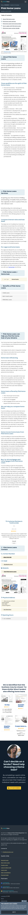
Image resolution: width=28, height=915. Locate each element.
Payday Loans (4, 865)
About (2, 898)
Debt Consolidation (6, 872)
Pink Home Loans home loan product (12, 23)
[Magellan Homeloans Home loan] (7, 719)
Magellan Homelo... (7, 726)
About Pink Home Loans (9, 19)
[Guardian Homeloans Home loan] (21, 698)
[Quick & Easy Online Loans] (5, 1)
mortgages (12, 399)
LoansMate (3, 896)
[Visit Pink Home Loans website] (14, 584)
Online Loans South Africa (8, 890)
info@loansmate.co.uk (8, 852)
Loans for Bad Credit (6, 867)
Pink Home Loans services (9, 21)
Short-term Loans (5, 862)
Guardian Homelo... (21, 705)
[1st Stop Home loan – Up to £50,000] (7, 698)
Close (24, 901)
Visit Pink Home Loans (10, 571)
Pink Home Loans (7, 51)
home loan (12, 267)
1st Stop (7, 705)
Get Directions (7, 609)
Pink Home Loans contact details (11, 28)
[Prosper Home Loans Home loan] (21, 719)
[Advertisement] (14, 172)
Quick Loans (4, 870)
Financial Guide (4, 875)
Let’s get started (15, 788)
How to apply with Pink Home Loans (12, 26)
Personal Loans (4, 860)
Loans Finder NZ (6, 886)
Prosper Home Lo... (21, 726)
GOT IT (14, 912)
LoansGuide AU (6, 882)
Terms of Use (4, 901)
